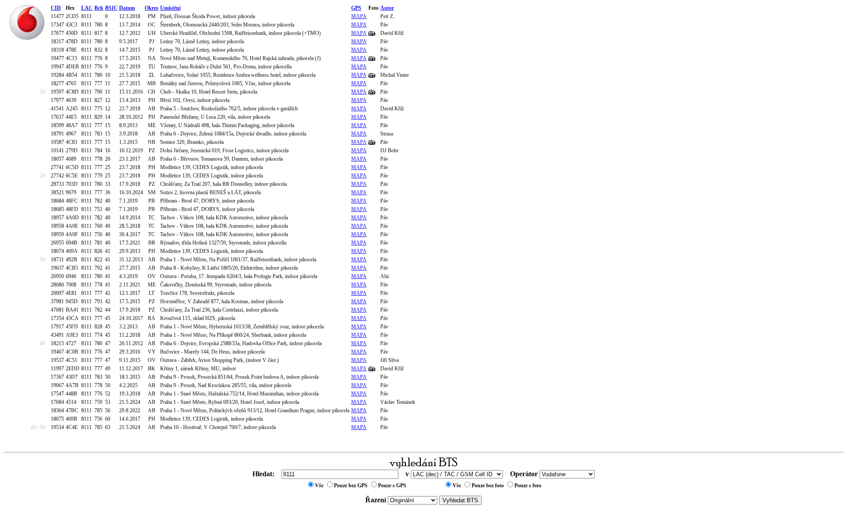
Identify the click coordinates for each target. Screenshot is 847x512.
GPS (356, 8)
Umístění (170, 8)
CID (56, 8)
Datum (127, 8)
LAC (87, 8)
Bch (98, 8)
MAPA (359, 16)
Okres (151, 8)
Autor (387, 8)
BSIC (111, 8)
